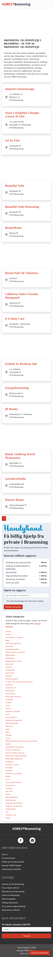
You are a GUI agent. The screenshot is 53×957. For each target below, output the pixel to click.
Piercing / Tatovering (13, 750)
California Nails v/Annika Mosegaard (21, 296)
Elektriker (9, 685)
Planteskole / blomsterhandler (16, 756)
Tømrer (8, 794)
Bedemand (9, 646)
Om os (4, 854)
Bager (8, 640)
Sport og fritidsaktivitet (14, 782)
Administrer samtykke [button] (11, 869)
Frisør (8, 706)
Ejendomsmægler (12, 679)
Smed (8, 779)
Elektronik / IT (11, 688)
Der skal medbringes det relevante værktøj (25, 601)
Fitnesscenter (10, 694)
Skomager (9, 768)
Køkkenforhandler (12, 723)
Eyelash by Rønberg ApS (21, 364)
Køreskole (9, 726)
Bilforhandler (10, 655)
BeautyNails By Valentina (21, 273)
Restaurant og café (12, 765)
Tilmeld (26, 936)
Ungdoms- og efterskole (14, 806)
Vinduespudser (11, 809)
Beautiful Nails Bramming (22, 207)
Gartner (8, 708)
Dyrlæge (8, 676)
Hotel (7, 714)
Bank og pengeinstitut (13, 643)
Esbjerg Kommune (10, 902)
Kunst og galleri (11, 717)
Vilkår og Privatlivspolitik (13, 862)
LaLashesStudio (15, 479)
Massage (9, 735)
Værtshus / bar (11, 815)
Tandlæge (9, 788)
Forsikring (9, 700)
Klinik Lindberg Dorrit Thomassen (20, 456)
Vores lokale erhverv (10, 888)
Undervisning (10, 800)
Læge (7, 729)
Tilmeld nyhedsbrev (39, 953)
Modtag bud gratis (13, 607)
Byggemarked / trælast (13, 661)
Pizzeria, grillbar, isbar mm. (15, 753)
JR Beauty (11, 409)
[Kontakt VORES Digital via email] (32, 840)
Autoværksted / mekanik (14, 637)
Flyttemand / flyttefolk (13, 697)
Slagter (8, 777)
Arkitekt (8, 634)
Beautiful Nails (14, 186)
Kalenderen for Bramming (13, 891)
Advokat (8, 632)
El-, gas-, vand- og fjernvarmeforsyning (19, 682)
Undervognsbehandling (14, 803)
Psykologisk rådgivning (14, 759)
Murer (8, 738)
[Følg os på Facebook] (21, 840)
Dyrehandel (10, 673)
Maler (8, 732)
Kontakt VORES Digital (11, 865)
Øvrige (8, 818)
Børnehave (9, 664)
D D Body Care (14, 319)
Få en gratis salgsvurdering (13, 906)
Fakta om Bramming (11, 895)
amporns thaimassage (19, 89)
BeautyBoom (13, 228)
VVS (7, 812)
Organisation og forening (14, 747)
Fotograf (8, 703)
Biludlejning (10, 658)
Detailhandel (10, 670)
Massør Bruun (14, 500)
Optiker (8, 744)
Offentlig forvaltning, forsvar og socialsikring (21, 741)
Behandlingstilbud (12, 649)
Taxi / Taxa (9, 791)
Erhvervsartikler (9, 899)
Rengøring (9, 762)
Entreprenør (10, 691)
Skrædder (9, 771)
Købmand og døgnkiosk (14, 720)
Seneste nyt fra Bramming (13, 884)
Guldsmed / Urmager (13, 711)
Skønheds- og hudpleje (14, 774)
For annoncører (8, 858)
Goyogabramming (17, 388)
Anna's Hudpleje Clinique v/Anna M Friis (22, 114)
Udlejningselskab (12, 797)
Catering (9, 667)
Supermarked (10, 785)
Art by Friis (12, 140)
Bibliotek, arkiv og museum (15, 652)
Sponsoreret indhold (10, 910)
